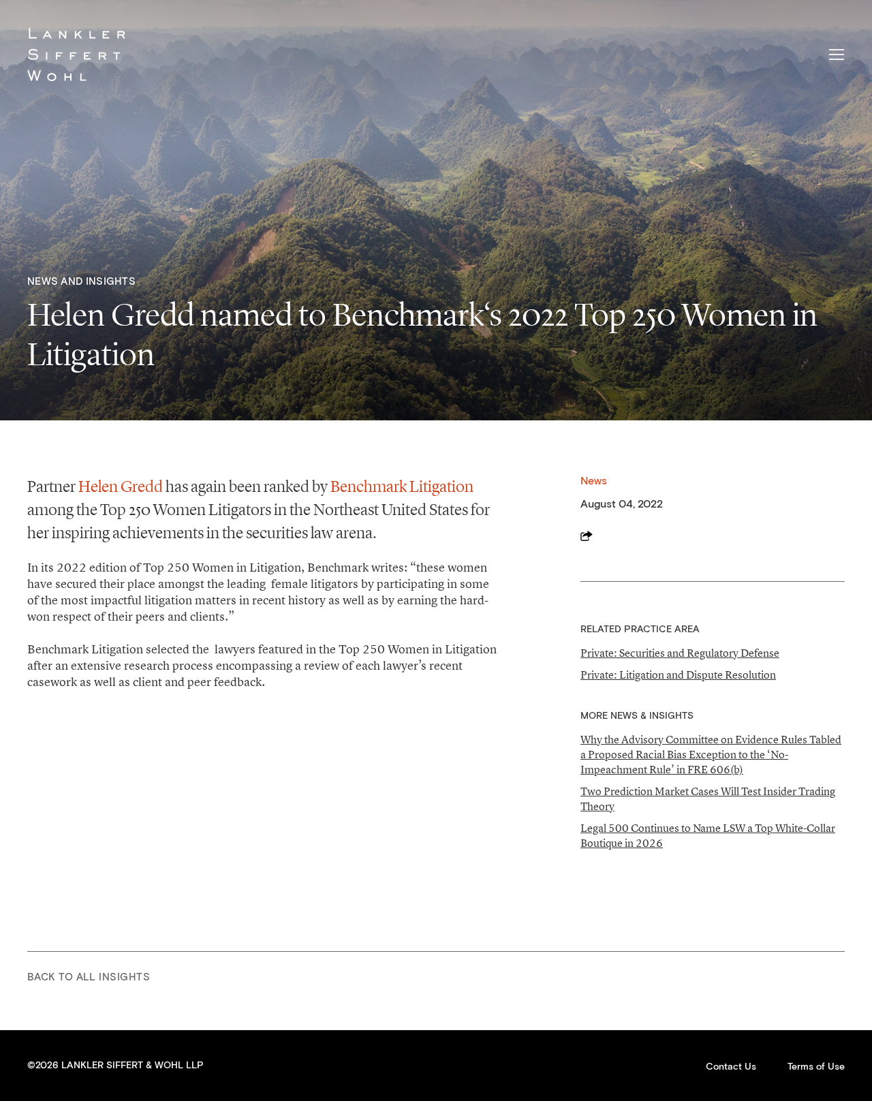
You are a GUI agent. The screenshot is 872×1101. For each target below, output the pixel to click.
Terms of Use (816, 1067)
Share (586, 535)
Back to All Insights (88, 977)
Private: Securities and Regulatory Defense (679, 652)
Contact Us (731, 1067)
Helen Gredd (120, 486)
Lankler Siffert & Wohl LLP (76, 54)
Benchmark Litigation (401, 486)
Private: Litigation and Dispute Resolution (678, 674)
